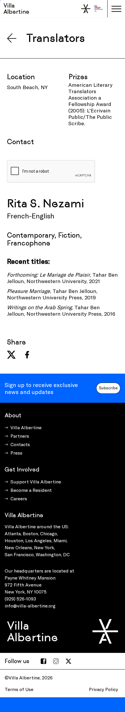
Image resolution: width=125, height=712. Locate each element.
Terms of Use (19, 689)
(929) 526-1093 (20, 598)
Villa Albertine (16, 8)
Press (16, 452)
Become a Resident (31, 490)
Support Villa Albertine (35, 481)
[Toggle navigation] (116, 8)
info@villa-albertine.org (30, 605)
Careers (18, 498)
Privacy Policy (103, 689)
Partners (19, 436)
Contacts (20, 444)
